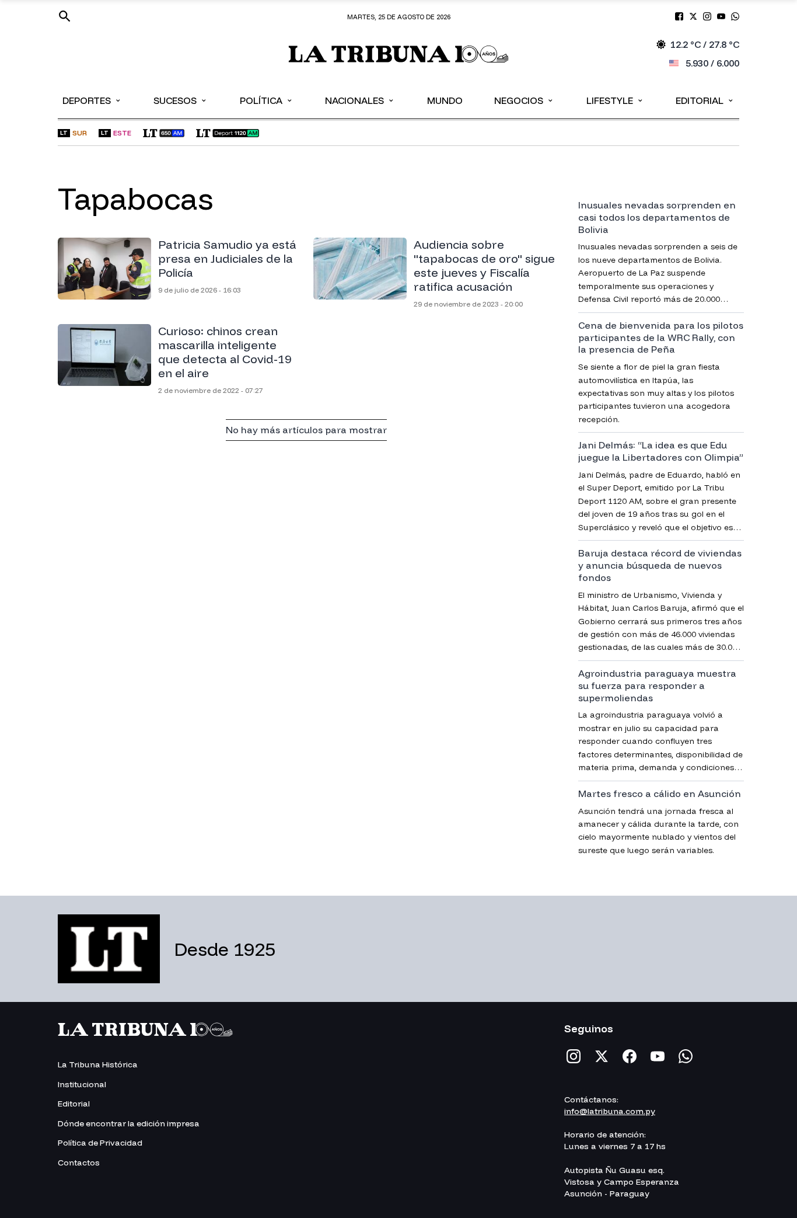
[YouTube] (657, 1056)
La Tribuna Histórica (98, 1064)
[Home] (398, 54)
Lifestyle (615, 100)
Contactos (79, 1162)
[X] (601, 1056)
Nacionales (360, 100)
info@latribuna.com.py (609, 1111)
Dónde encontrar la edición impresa (129, 1123)
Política (266, 100)
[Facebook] (629, 1056)
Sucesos (180, 100)
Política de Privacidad (100, 1142)
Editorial (705, 100)
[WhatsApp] (685, 1056)
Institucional (82, 1084)
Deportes (92, 100)
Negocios (524, 100)
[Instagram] (573, 1056)
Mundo (445, 100)
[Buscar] (65, 16)
